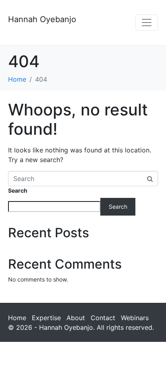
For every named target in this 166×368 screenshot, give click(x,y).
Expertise (46, 318)
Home (17, 318)
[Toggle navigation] (146, 22)
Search (17, 190)
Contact (103, 318)
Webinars (135, 318)
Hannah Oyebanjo (42, 19)
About (75, 318)
